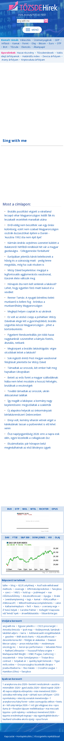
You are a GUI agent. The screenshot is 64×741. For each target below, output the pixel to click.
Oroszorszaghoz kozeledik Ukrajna (35, 664)
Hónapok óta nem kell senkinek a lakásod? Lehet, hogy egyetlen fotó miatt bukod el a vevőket (30, 288)
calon (58, 603)
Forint (25, 43)
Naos (36, 606)
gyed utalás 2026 (30, 687)
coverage (19, 589)
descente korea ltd (12, 640)
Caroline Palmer (28, 609)
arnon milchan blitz (29, 643)
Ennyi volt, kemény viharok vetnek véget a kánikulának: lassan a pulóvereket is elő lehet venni (30, 424)
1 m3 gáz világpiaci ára (40, 705)
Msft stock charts (25, 636)
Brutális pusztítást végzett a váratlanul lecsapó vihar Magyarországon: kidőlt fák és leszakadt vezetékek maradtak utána (29, 215)
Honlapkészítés (24, 736)
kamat (37, 599)
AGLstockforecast (32, 596)
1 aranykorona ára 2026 (15, 684)
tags (29, 599)
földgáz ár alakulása (35, 640)
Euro (51, 43)
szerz (7, 592)
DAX (7, 537)
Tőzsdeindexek (45, 52)
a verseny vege (49, 606)
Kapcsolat (9, 736)
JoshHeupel (39, 592)
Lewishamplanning (14, 599)
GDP (57, 40)
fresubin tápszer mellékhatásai (28, 708)
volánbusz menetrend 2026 (40, 712)
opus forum (42, 719)
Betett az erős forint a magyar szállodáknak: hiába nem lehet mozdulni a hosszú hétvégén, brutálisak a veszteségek (31, 381)
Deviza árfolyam (51, 56)
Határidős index (31, 56)
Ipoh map (28, 629)
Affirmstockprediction (38, 589)
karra (23, 633)
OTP (59, 43)
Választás (25, 40)
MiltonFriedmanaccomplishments (35, 603)
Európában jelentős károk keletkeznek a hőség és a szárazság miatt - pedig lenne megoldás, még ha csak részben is (28, 260)
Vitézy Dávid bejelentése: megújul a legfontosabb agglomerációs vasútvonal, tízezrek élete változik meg (27, 274)
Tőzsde (14, 47)
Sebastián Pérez (54, 647)
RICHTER (44, 508)
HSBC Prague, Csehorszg (41, 654)
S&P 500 (25, 537)
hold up (27, 592)
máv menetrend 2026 (45, 691)
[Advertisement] (32, 98)
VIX (50, 537)
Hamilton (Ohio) (11, 671)
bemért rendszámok (39, 684)
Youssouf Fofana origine (40, 650)
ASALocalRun (49, 599)
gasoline (9, 636)
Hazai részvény (25, 52)
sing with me (9, 626)
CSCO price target (46, 626)
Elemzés (26, 47)
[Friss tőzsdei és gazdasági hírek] (32, 6)
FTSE (15, 537)
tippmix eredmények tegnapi (17, 715)
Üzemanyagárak (43, 40)
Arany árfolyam (10, 59)
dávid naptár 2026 (50, 687)
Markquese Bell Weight (14, 654)
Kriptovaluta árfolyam (33, 59)
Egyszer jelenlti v (26, 626)
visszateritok (9, 657)
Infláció (5, 43)
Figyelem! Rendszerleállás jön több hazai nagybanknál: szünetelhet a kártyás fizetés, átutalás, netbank (29, 338)
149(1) (17, 592)
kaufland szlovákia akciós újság (18, 719)
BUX (5, 47)
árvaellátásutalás (30, 613)
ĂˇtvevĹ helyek (10, 609)
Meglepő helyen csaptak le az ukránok (29, 311)
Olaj (33, 43)
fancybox (57, 589)
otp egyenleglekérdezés (46, 715)
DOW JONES (38, 537)
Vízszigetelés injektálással (47, 736)
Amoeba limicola (11, 629)
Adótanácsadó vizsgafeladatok (44, 633)
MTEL (33, 508)
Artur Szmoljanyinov (28, 657)
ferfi (29, 606)
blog (13, 585)
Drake (57, 596)
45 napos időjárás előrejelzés (17, 691)
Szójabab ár (20, 661)
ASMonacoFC (9, 603)
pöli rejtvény (18, 712)
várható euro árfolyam (41, 694)
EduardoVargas (49, 613)
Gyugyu (47, 596)
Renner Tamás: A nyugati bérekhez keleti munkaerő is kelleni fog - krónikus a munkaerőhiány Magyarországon (29, 301)
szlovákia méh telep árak (15, 694)
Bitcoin (42, 43)
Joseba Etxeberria (11, 668)
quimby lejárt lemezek (40, 661)
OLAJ (57, 537)
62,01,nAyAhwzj (26, 585)
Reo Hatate (29, 668)
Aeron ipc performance (31, 647)
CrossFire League (46, 668)
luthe (5, 585)
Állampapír (39, 47)
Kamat (15, 43)
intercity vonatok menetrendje (33, 698)
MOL (24, 508)
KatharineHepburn (14, 606)
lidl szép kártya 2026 (17, 705)
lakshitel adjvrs (10, 633)
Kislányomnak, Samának (48, 629)
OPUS (55, 508)
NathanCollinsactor (15, 650)
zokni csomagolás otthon (41, 701)
